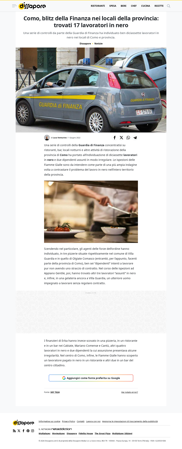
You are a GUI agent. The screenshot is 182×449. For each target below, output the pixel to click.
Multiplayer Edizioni (122, 433)
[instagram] (32, 430)
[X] (18, 430)
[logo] (32, 5)
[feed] (14, 430)
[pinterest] (28, 430)
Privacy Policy (68, 421)
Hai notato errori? (129, 392)
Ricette (159, 5)
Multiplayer (44, 433)
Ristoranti (98, 5)
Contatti (80, 421)
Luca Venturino (60, 137)
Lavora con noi (93, 421)
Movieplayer (58, 433)
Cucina (145, 5)
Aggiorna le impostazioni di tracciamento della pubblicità (130, 421)
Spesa (112, 5)
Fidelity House (86, 433)
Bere (123, 5)
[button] (114, 137)
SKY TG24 (55, 392)
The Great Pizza (102, 433)
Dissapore (85, 43)
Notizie (98, 43)
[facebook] (23, 430)
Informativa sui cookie (49, 421)
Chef (134, 5)
